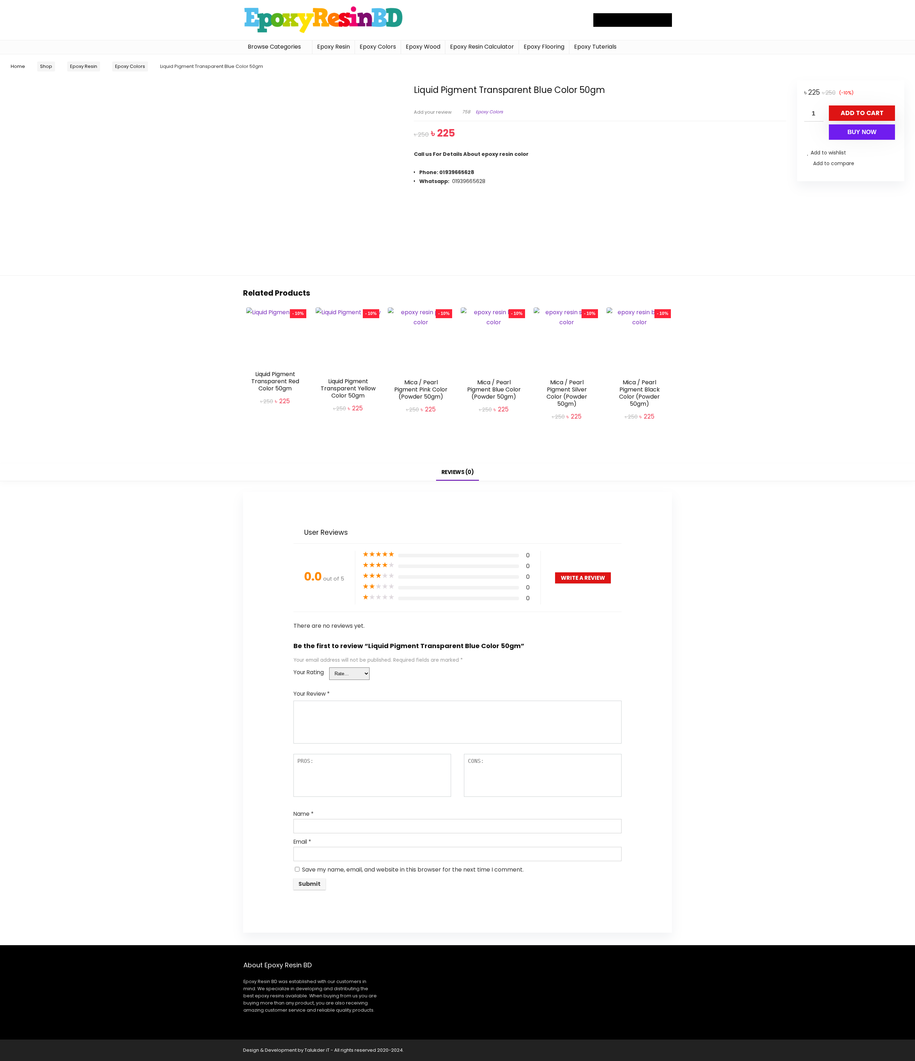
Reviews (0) (457, 472)
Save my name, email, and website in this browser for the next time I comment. (413, 869)
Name (303, 814)
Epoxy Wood (423, 47)
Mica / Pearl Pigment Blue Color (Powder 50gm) (494, 389)
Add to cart (862, 113)
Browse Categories (274, 47)
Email (302, 841)
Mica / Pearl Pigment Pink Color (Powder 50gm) (420, 389)
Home (18, 66)
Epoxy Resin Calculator (482, 47)
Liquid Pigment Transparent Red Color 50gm (275, 381)
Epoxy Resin (333, 47)
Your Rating (308, 672)
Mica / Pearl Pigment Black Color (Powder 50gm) (639, 393)
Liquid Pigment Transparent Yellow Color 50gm (348, 388)
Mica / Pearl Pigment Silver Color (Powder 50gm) (566, 393)
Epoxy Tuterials (595, 47)
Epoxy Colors (378, 47)
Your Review (311, 693)
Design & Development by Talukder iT (287, 1050)
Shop (46, 66)
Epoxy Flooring (544, 47)
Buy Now (861, 132)
